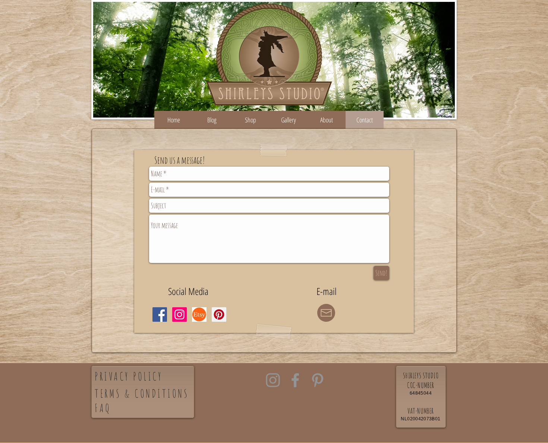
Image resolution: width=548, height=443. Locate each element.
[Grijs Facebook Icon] (295, 380)
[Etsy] (199, 314)
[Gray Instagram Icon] (273, 380)
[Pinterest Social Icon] (219, 314)
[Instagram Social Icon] (179, 314)
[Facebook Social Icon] (159, 314)
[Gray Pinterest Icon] (317, 380)
